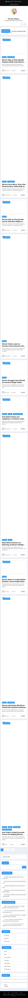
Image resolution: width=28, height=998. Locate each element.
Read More (23, 70)
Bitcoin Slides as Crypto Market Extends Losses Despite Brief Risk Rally (13, 581)
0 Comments (13, 70)
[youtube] (17, 4)
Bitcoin (4, 181)
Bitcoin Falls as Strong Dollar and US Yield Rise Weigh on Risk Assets (13, 221)
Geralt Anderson (7, 195)
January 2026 (6, 938)
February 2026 (6, 935)
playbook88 (6, 986)
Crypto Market (11, 181)
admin (6, 844)
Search (5, 863)
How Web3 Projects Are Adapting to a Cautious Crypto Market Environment (13, 418)
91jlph (5, 906)
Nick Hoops (7, 70)
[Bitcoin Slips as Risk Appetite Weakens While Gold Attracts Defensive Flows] (14, 46)
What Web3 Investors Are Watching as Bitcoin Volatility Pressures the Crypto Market (13, 544)
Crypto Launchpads (7, 957)
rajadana (5, 984)
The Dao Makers (13, 19)
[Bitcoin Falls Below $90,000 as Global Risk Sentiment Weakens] (14, 648)
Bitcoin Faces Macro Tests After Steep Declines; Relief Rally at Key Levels (12, 32)
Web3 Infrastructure (7, 829)
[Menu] (2, 24)
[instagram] (15, 4)
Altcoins (5, 951)
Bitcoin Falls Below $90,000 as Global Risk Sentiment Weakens (14, 706)
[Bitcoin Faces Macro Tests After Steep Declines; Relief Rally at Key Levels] (14, 127)
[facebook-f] (10, 4)
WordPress (15, 994)
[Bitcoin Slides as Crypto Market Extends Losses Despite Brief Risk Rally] (14, 566)
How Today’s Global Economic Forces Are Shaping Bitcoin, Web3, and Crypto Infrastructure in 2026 (13, 834)
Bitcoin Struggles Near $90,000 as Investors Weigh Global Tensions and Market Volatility (13, 382)
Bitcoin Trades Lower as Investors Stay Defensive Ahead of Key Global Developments (14, 345)
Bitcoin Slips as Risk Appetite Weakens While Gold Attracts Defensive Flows (13, 61)
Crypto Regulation (7, 963)
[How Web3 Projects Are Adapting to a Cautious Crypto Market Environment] (14, 404)
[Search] (21, 24)
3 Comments (11, 844)
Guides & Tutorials (7, 966)
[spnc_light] (25, 24)
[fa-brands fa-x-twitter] (12, 4)
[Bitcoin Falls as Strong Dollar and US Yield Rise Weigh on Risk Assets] (14, 207)
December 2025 (6, 941)
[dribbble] (14, 4)
